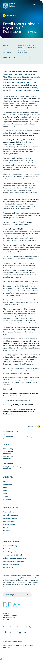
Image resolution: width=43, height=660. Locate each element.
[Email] (29, 57)
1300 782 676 (7, 469)
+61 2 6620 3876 (8, 464)
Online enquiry (8, 449)
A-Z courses (7, 500)
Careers (5, 496)
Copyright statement (10, 615)
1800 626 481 (7, 454)
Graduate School (8, 549)
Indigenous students (10, 518)
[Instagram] (10, 632)
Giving (5, 493)
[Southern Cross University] (9, 6)
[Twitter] (14, 57)
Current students (8, 521)
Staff (4, 533)
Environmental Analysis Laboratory (15, 558)
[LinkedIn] (19, 57)
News (5, 487)
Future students (8, 512)
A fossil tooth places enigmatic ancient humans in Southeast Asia (19, 411)
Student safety (8, 567)
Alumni (5, 527)
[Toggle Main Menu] (38, 4)
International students (10, 515)
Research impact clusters (11, 552)
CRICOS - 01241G (22, 645)
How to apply (7, 484)
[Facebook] (9, 57)
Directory (6, 481)
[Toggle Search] (34, 4)
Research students (9, 524)
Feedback (6, 613)
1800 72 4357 (7, 459)
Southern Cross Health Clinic (12, 555)
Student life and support (11, 564)
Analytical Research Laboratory (13, 561)
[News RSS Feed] (24, 57)
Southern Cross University (13, 641)
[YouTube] (24, 632)
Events (5, 490)
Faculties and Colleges (10, 546)
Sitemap (6, 619)
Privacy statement (9, 617)
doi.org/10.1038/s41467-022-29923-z (20, 405)
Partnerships (7, 530)
